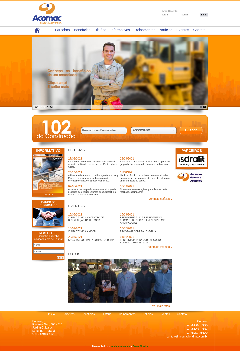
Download (48, 194)
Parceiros (62, 30)
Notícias (166, 30)
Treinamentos (144, 30)
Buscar (191, 130)
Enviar (60, 257)
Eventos (182, 30)
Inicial (52, 314)
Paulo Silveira (140, 346)
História (100, 30)
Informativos (120, 30)
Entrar (204, 14)
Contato (199, 30)
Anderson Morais (120, 346)
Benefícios (82, 30)
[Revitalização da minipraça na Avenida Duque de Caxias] (120, 301)
